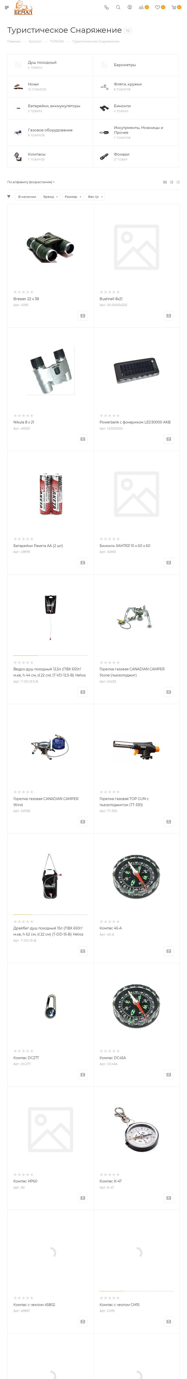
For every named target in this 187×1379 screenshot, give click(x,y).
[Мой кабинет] (130, 7)
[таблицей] (178, 182)
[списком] (171, 182)
